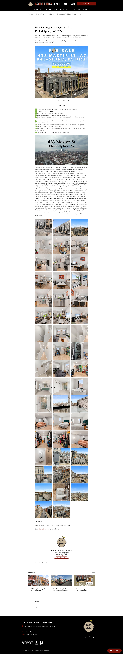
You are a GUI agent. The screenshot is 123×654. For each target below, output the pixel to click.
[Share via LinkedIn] (42, 562)
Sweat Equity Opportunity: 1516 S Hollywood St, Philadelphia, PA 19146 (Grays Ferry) (84, 589)
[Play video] (61, 150)
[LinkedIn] (93, 637)
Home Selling (40, 14)
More (80, 14)
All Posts (30, 14)
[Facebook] (86, 637)
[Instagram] (89, 637)
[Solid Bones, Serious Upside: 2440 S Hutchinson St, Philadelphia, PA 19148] (38, 580)
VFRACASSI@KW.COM (30, 635)
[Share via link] (46, 562)
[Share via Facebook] (36, 562)
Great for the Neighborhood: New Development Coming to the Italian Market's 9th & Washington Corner (61, 589)
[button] (35, 9)
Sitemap (41, 650)
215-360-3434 (28, 631)
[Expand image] (43, 227)
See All (93, 572)
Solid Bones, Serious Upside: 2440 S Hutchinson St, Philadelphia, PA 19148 (38, 589)
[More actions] (87, 23)
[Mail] (22, 626)
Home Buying (50, 14)
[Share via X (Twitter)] (39, 562)
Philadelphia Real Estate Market (66, 14)
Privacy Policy (46, 650)
